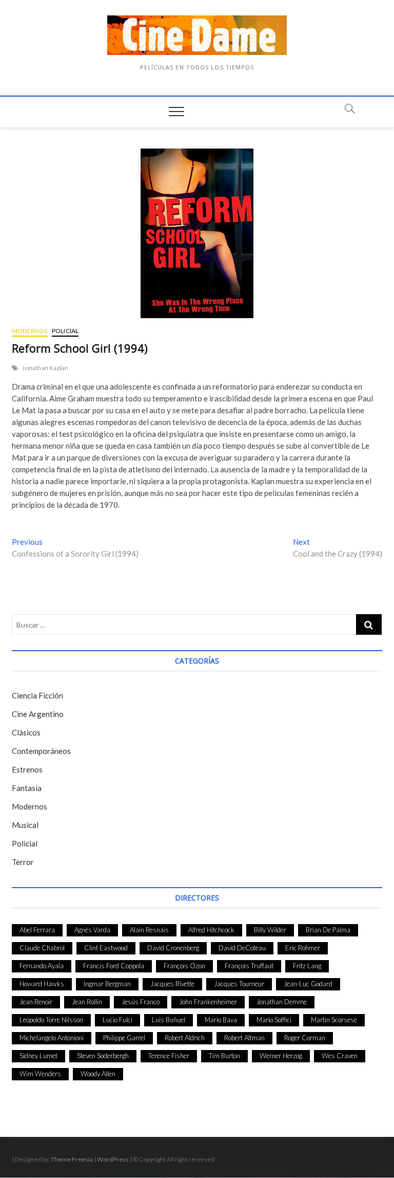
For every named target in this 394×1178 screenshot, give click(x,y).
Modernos (30, 331)
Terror (23, 862)
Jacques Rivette (172, 984)
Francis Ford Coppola (113, 966)
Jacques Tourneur (239, 984)
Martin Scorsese (334, 1020)
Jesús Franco (141, 1002)
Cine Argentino (38, 714)
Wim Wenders (40, 1074)
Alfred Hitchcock (211, 930)
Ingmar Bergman (107, 984)
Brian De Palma (328, 930)
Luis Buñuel (168, 1020)
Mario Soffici (274, 1020)
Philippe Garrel (124, 1038)
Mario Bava (221, 1020)
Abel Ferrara (37, 930)
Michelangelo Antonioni (51, 1038)
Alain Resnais (149, 930)
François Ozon (184, 966)
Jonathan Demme (282, 1002)
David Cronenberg (173, 948)
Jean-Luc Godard (308, 984)
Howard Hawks (41, 984)
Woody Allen (98, 1074)
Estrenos (27, 769)
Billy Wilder (270, 930)
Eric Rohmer (302, 948)
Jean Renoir (35, 1002)
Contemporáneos (41, 751)
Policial (65, 331)
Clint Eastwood (106, 948)
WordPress (113, 1159)
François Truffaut (249, 966)
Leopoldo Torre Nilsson (51, 1020)
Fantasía (27, 788)
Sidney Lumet (38, 1056)
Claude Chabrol (42, 948)
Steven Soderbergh (103, 1056)
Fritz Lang (307, 966)
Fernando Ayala (41, 966)
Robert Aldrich (185, 1038)
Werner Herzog (281, 1056)
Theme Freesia (72, 1159)
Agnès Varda (92, 930)
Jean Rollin (87, 1002)
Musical (25, 825)
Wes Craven (340, 1056)
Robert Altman (244, 1038)
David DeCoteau (242, 948)
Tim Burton (224, 1056)
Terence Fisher (168, 1056)
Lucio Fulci (117, 1020)
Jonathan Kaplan (45, 368)
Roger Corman (304, 1038)
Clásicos (26, 732)
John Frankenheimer (208, 1002)
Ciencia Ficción (37, 695)
